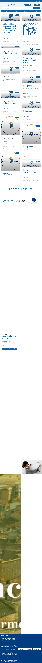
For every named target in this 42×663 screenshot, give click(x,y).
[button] (3, 4)
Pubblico (26, 11)
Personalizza (21, 649)
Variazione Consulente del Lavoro (29, 60)
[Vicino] (41, 634)
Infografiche (8, 138)
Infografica (7, 76)
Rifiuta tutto (29, 649)
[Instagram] (36, 1)
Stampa (36, 11)
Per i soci (15, 11)
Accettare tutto (36, 649)
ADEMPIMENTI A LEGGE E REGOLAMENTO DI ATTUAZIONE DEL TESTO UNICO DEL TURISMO (31, 29)
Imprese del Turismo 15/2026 (9, 102)
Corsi (6, 11)
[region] (21, 648)
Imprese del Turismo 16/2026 (10, 52)
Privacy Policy (12, 661)
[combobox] (17, 8)
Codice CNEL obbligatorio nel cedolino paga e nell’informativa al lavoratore (10, 28)
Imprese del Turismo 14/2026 (30, 171)
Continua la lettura (5, 38)
